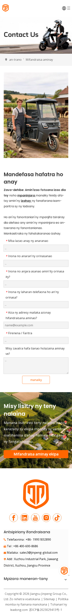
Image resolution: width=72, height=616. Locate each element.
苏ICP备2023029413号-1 (45, 610)
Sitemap (49, 599)
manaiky (36, 380)
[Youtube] (35, 517)
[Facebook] (13, 517)
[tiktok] (57, 517)
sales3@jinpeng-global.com (39, 553)
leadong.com (19, 610)
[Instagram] (46, 517)
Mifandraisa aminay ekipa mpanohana (36, 455)
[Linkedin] (24, 517)
